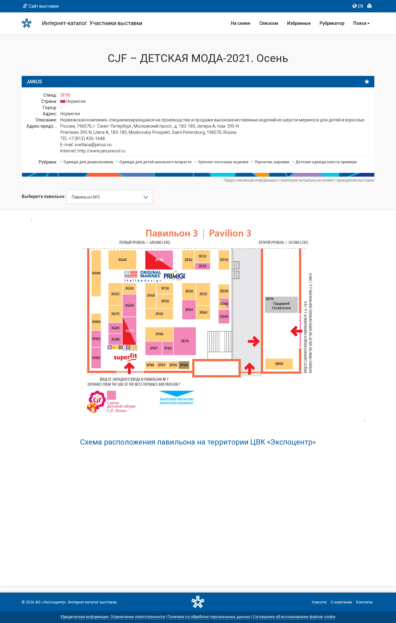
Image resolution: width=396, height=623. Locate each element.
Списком (268, 23)
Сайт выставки (43, 6)
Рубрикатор (332, 23)
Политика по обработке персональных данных (209, 617)
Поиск (360, 23)
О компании (341, 602)
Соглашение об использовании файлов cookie (294, 617)
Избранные (299, 23)
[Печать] (369, 6)
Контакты (364, 602)
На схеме (240, 23)
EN (360, 6)
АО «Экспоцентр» (50, 602)
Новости (319, 602)
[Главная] (29, 23)
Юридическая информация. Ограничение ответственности (113, 617)
